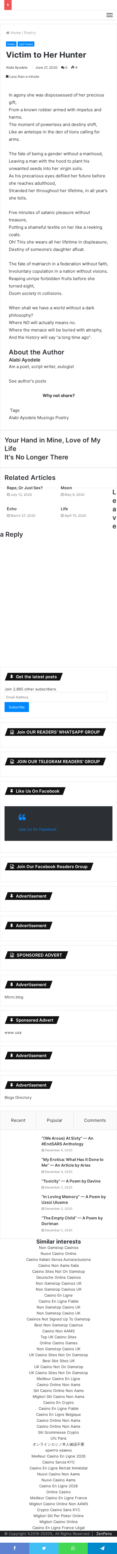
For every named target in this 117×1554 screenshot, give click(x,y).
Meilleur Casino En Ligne (58, 1378)
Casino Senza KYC (58, 1462)
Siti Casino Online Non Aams (59, 1390)
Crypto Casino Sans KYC (58, 1509)
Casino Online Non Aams (58, 1384)
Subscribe (17, 707)
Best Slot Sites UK (59, 1360)
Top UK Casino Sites (58, 1337)
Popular (54, 1120)
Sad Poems (26, 44)
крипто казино (58, 1450)
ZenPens (104, 1533)
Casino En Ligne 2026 (58, 1486)
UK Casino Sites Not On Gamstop (58, 1355)
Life (64, 508)
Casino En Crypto (58, 1402)
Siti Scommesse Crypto (58, 1432)
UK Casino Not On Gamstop (58, 1366)
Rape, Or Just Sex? (25, 487)
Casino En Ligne (58, 1295)
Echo (12, 508)
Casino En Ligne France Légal (58, 1527)
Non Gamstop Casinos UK (59, 1283)
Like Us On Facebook (38, 791)
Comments (95, 1120)
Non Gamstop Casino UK (58, 1307)
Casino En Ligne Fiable (59, 1301)
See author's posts (27, 381)
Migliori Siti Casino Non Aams (58, 1396)
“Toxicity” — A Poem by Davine (71, 1181)
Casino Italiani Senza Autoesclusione (58, 1259)
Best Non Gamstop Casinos (58, 1325)
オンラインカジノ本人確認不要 (58, 1444)
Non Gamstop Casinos (58, 1247)
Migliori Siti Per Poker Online (59, 1515)
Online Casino (58, 1492)
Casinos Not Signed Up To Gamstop (58, 1319)
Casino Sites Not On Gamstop (58, 1271)
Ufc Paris (58, 1438)
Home (15, 32)
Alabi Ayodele (17, 67)
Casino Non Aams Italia (58, 1265)
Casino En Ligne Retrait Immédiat (59, 1468)
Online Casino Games (59, 1343)
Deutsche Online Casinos (58, 1277)
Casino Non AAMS (58, 1331)
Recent (18, 1120)
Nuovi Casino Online (58, 1253)
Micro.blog (14, 997)
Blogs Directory (18, 1097)
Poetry (30, 32)
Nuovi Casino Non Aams (58, 1474)
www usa (13, 1032)
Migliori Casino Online (58, 1521)
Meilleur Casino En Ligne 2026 (58, 1456)
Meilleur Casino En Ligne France (58, 1498)
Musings (45, 417)
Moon (66, 487)
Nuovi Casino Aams (58, 1480)
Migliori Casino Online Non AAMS (58, 1504)
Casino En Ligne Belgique (58, 1414)
